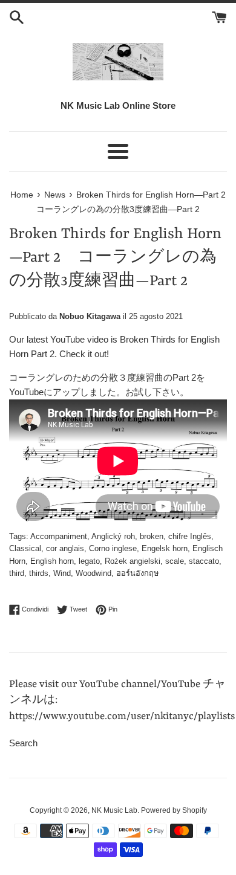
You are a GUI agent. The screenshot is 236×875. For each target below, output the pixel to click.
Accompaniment (58, 536)
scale (174, 561)
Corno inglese (113, 548)
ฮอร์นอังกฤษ (137, 573)
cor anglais (65, 548)
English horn (52, 561)
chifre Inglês (189, 536)
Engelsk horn (165, 548)
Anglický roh (113, 536)
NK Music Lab (114, 810)
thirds (38, 573)
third (16, 573)
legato (89, 561)
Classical (25, 548)
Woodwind (93, 573)
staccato (204, 561)
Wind (62, 573)
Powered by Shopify (174, 810)
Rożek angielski (132, 561)
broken (151, 536)
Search (23, 743)
